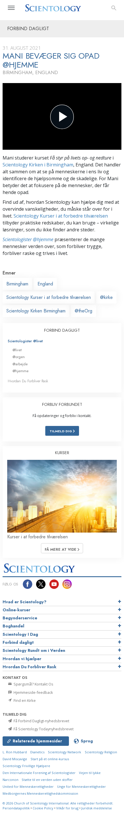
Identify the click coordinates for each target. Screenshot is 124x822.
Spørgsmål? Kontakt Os (33, 684)
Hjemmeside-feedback (33, 692)
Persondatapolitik (16, 808)
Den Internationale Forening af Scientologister (39, 773)
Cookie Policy (43, 808)
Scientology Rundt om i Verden (34, 650)
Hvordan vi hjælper (22, 659)
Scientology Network (64, 752)
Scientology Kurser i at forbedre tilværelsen (61, 216)
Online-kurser (16, 610)
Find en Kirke (24, 700)
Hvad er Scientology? (24, 602)
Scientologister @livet (25, 341)
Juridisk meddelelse (96, 808)
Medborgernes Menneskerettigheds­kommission (40, 793)
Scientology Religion (101, 752)
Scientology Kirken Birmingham (35, 311)
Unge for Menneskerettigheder (81, 786)
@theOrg (83, 311)
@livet (17, 350)
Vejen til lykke (90, 773)
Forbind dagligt (18, 642)
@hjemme (20, 371)
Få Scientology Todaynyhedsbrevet (43, 728)
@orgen (18, 357)
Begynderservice (20, 618)
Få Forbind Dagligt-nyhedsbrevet (41, 720)
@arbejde (20, 364)
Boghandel (13, 626)
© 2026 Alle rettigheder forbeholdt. (58, 803)
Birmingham (17, 284)
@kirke (106, 297)
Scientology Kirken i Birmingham (38, 165)
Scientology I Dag (20, 634)
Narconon (11, 779)
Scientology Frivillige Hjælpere (26, 766)
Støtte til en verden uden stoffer (47, 779)
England (45, 284)
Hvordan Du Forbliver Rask (28, 381)
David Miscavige (15, 759)
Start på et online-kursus (50, 759)
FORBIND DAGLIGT (62, 330)
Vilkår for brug (67, 808)
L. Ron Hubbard (15, 752)
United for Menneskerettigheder (28, 786)
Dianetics (37, 752)
